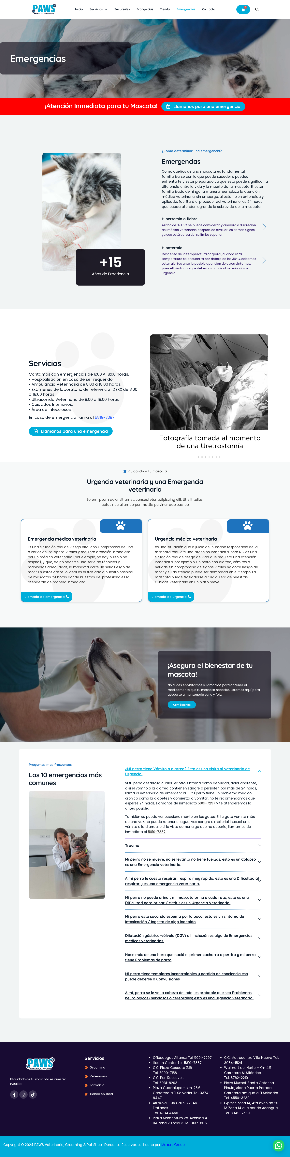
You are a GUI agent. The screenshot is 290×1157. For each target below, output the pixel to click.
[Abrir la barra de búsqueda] (257, 9)
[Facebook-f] (14, 1094)
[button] (153, 394)
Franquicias (145, 9)
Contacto (208, 9)
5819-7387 (104, 417)
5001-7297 (206, 803)
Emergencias (186, 9)
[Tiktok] (33, 1094)
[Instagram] (23, 1094)
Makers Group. (173, 1144)
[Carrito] (243, 9)
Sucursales (122, 9)
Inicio (79, 9)
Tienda (165, 9)
